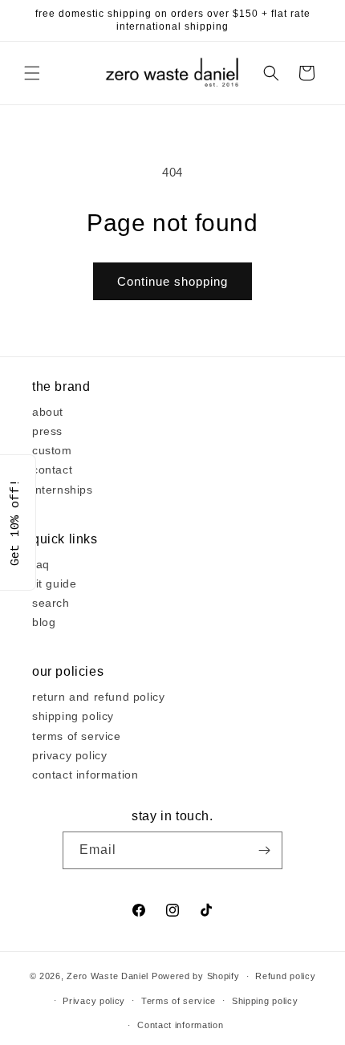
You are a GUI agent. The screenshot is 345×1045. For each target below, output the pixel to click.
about (47, 411)
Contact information (180, 1025)
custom (52, 450)
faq (41, 564)
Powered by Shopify (196, 976)
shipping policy (73, 716)
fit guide (54, 583)
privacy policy (69, 755)
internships (62, 489)
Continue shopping (172, 281)
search (51, 602)
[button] (32, 73)
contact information (85, 774)
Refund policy (285, 976)
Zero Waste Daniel (107, 976)
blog (43, 622)
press (47, 431)
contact (52, 469)
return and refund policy (98, 696)
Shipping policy (265, 1001)
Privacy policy (94, 1001)
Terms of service (178, 1001)
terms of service (76, 736)
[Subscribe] (264, 850)
